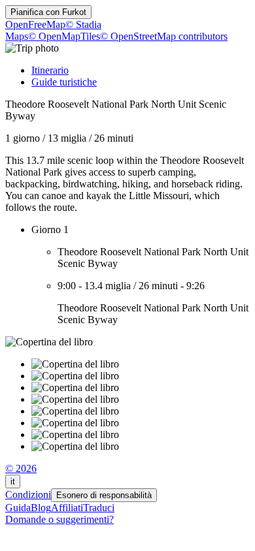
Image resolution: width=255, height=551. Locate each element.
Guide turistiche (64, 81)
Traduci (98, 507)
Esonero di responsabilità (104, 495)
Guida (18, 507)
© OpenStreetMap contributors (164, 36)
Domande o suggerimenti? (59, 519)
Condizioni (28, 494)
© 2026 (21, 468)
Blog (41, 507)
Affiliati (67, 507)
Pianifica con (48, 12)
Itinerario (50, 70)
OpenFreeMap (35, 24)
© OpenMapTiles (64, 36)
